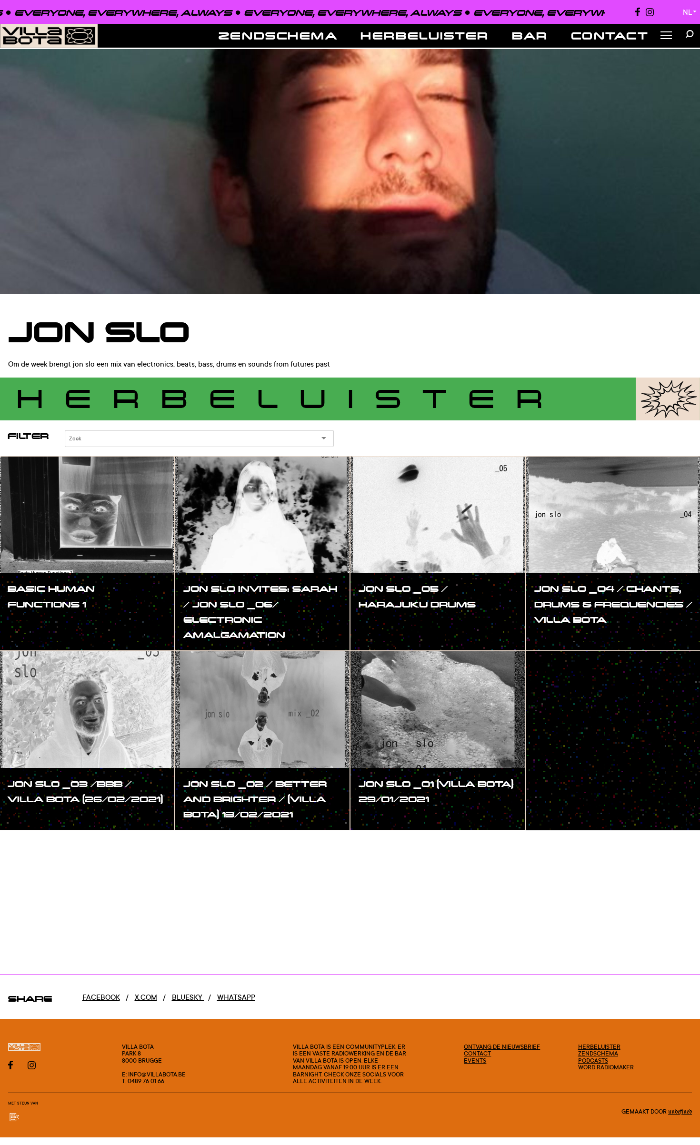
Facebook (101, 997)
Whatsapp (236, 997)
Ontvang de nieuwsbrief (502, 1046)
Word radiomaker (606, 1067)
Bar (530, 35)
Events (475, 1060)
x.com (146, 997)
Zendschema (278, 35)
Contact (610, 35)
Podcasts (593, 1060)
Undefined (680, 1111)
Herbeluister (424, 35)
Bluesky (188, 997)
